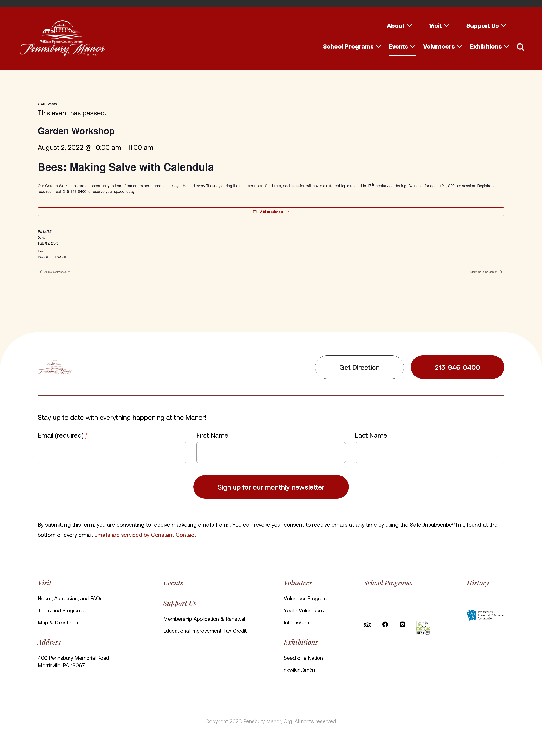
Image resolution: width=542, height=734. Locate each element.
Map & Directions (58, 622)
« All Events (47, 103)
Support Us (482, 25)
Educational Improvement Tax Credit (205, 630)
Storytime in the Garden (484, 271)
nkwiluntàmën (299, 669)
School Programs (348, 46)
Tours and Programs (61, 610)
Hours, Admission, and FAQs (70, 598)
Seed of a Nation (303, 658)
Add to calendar (271, 211)
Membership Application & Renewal (204, 619)
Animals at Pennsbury (57, 271)
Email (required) (63, 435)
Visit (435, 25)
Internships (296, 622)
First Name (212, 435)
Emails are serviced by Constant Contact (145, 534)
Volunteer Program (305, 598)
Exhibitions (486, 46)
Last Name (371, 435)
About (396, 25)
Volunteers (439, 46)
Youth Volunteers (304, 610)
